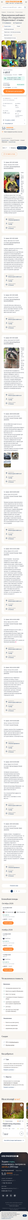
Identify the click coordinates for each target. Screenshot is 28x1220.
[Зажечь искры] (25, 1155)
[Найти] (25, 7)
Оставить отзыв (10, 154)
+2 (9, 1128)
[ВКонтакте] (3, 1195)
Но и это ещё (11, 1099)
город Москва (11, 142)
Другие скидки (10, 1045)
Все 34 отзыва (10, 129)
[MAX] (14, 1195)
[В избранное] (21, 1105)
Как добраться (9, 123)
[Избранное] (26, 2)
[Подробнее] (21, 1133)
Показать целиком (9, 1069)
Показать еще (14, 885)
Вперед (18, 891)
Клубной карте (14, 1042)
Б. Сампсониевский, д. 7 (8, 1180)
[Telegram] (7, 1195)
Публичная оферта (14, 1206)
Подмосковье (9, 1121)
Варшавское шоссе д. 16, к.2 (9, 1188)
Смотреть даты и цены (15, 91)
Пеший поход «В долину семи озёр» (12, 1125)
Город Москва (5, 140)
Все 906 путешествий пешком (13, 1140)
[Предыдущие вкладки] (3, 147)
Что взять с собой (10, 120)
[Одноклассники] (10, 1195)
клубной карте (8, 74)
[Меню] (2, 2)
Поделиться (18, 23)
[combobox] (13, 7)
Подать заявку (8, 923)
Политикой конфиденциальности (7, 1217)
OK (24, 1215)
